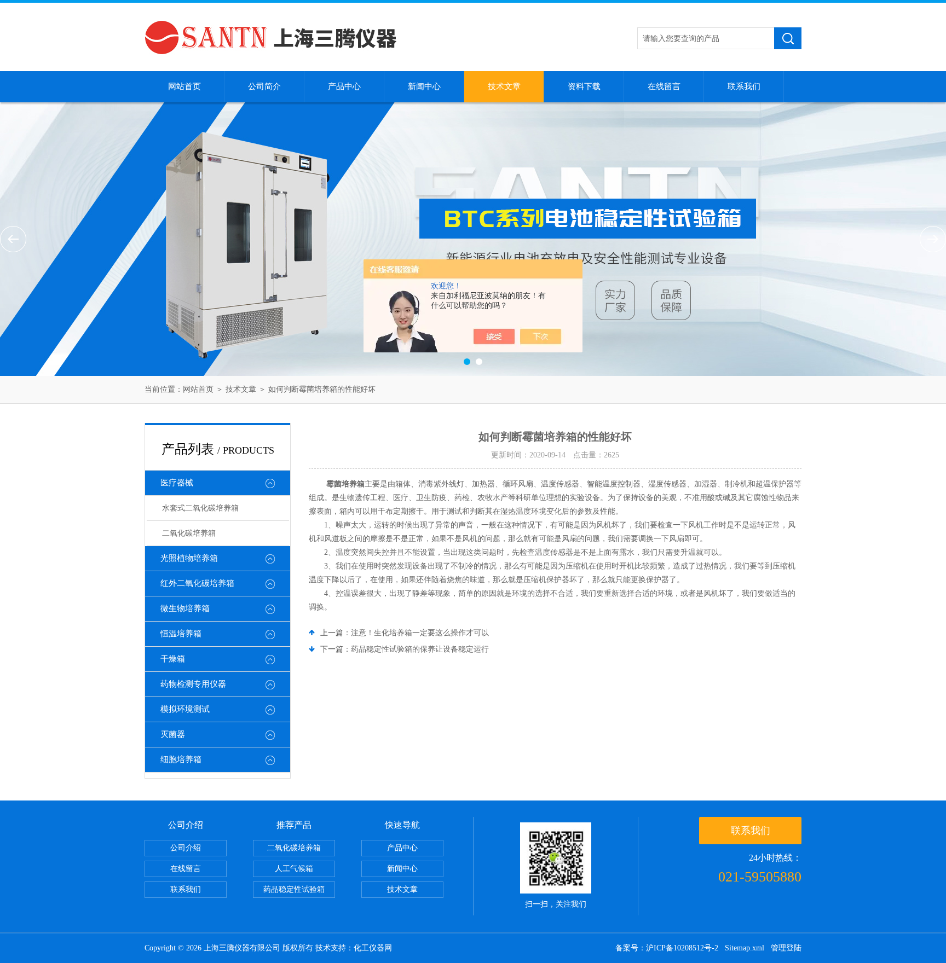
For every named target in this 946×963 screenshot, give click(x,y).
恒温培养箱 (180, 633)
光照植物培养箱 (189, 558)
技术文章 (504, 86)
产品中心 (344, 86)
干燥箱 (172, 658)
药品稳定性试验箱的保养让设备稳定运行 (420, 649)
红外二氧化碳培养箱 (197, 583)
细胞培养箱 (180, 759)
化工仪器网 (373, 948)
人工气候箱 (294, 869)
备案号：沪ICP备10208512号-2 (666, 948)
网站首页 (184, 86)
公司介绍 (185, 848)
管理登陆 (786, 948)
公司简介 (264, 86)
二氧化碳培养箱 (189, 533)
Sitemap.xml (744, 948)
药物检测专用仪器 (193, 684)
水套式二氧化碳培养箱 (200, 508)
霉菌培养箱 (345, 484)
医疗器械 (176, 482)
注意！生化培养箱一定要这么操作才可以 (420, 633)
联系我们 (744, 86)
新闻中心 (424, 86)
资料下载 (584, 86)
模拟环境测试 (185, 709)
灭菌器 (172, 734)
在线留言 (664, 86)
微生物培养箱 (185, 608)
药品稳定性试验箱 (294, 889)
